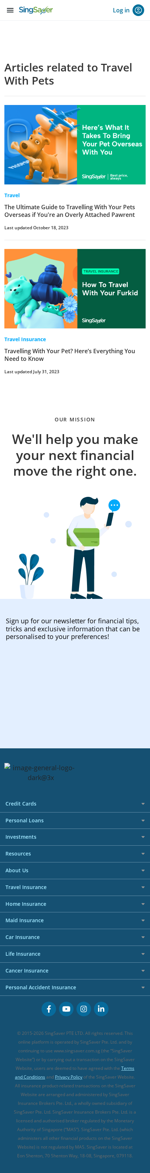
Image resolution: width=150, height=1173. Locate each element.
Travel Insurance (25, 339)
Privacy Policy (68, 1077)
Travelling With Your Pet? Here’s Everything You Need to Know (69, 355)
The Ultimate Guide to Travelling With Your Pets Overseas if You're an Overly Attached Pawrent (69, 211)
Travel (12, 195)
